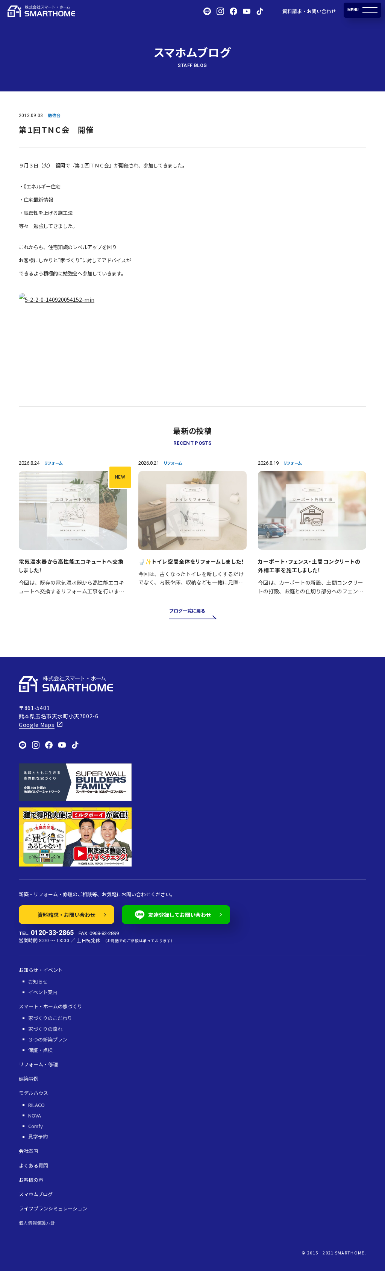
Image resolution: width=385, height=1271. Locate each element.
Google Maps (37, 724)
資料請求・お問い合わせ (309, 11)
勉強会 (54, 115)
